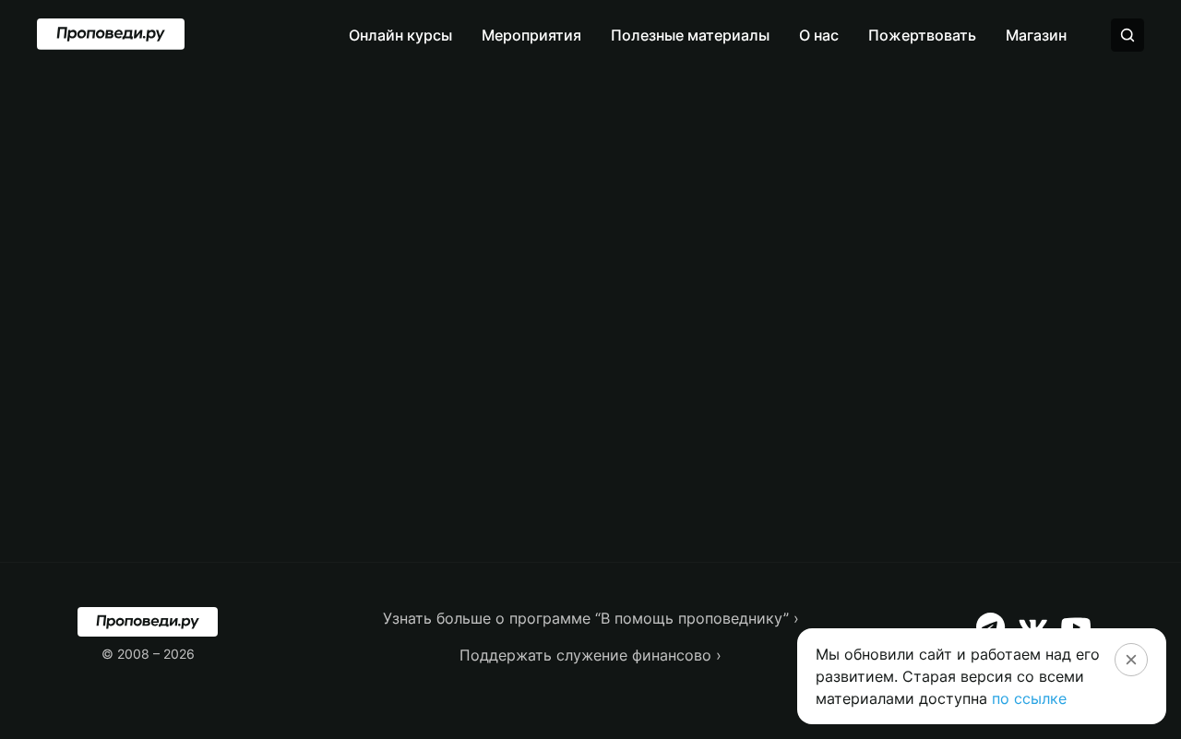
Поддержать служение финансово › (590, 655)
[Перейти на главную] (111, 34)
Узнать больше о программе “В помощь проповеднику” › (591, 618)
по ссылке (1029, 698)
